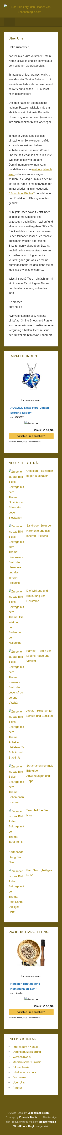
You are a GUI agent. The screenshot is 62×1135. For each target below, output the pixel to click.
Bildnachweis (21, 1067)
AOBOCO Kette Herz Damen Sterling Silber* (29, 410)
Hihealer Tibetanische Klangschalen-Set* (25, 986)
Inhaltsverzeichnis (24, 1072)
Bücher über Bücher (21, 193)
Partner (17, 1087)
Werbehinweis (22, 1057)
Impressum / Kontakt (26, 1046)
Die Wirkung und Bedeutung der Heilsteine (37, 596)
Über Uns (19, 1082)
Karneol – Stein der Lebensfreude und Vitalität (38, 656)
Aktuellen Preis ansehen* (30, 435)
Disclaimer (19, 1077)
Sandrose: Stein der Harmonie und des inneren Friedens (39, 531)
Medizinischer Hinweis (27, 1062)
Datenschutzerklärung (27, 1051)
